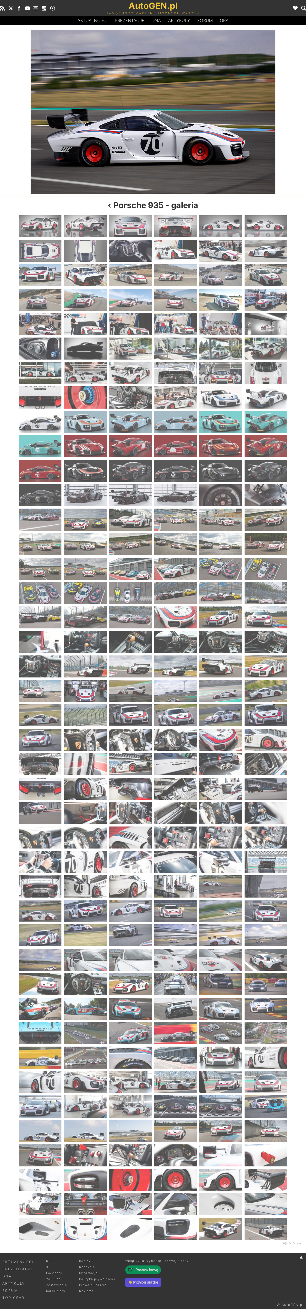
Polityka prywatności (97, 1279)
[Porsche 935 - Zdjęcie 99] (130, 617)
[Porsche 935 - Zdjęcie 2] (85, 226)
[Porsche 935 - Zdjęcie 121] (40, 715)
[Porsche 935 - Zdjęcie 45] (130, 397)
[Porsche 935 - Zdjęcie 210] (266, 1058)
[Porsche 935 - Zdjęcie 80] (85, 544)
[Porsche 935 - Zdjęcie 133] (40, 764)
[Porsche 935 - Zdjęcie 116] (85, 691)
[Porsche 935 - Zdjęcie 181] (40, 960)
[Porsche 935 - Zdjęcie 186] (266, 960)
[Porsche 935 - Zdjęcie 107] (220, 642)
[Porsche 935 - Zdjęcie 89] (220, 569)
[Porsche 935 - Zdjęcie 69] (130, 495)
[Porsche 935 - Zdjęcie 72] (266, 495)
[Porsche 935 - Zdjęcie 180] (266, 935)
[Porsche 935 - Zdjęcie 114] (266, 666)
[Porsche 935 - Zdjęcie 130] (175, 740)
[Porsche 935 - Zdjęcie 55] (40, 446)
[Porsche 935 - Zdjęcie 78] (266, 520)
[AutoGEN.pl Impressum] (52, 8)
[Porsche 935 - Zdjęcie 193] (40, 1009)
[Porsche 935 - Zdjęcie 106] (175, 642)
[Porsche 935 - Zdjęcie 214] (175, 1082)
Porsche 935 (138, 205)
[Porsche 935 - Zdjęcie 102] (266, 617)
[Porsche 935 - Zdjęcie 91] (40, 593)
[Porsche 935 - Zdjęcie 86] (85, 569)
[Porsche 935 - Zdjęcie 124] (175, 715)
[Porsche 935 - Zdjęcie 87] (130, 569)
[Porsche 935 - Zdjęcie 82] (175, 544)
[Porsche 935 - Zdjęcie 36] (266, 349)
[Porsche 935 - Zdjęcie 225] (130, 1131)
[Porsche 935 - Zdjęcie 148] (175, 813)
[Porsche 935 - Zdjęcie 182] (85, 960)
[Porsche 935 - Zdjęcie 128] (85, 740)
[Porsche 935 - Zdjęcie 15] (130, 275)
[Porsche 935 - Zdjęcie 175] (40, 935)
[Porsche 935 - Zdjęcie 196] (175, 1009)
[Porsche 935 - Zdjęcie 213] (130, 1082)
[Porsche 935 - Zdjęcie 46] (175, 397)
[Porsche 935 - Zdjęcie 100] (175, 617)
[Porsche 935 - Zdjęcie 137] (220, 764)
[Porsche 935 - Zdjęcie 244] (175, 1204)
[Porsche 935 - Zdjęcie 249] (130, 1229)
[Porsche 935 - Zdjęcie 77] (220, 520)
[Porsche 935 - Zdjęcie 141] (130, 789)
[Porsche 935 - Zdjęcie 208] (175, 1058)
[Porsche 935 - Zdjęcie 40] (175, 373)
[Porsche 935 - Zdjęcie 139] (40, 789)
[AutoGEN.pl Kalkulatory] (44, 8)
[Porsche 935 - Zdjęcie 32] (85, 349)
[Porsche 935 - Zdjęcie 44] (85, 397)
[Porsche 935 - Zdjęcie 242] (85, 1204)
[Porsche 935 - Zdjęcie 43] (40, 397)
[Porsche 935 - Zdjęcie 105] (130, 642)
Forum (205, 20)
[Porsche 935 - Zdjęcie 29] (220, 324)
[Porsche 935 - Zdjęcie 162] (266, 862)
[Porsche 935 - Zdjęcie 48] (266, 397)
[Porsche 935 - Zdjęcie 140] (85, 789)
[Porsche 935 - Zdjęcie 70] (175, 495)
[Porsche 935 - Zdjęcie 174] (266, 911)
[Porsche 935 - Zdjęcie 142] (175, 789)
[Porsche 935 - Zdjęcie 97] (40, 617)
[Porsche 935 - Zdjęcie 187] (40, 984)
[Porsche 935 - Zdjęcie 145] (40, 813)
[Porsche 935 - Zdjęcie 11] (220, 251)
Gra (224, 20)
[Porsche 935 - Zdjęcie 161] (220, 862)
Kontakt (85, 1261)
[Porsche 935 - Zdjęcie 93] (130, 593)
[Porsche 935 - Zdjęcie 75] (130, 520)
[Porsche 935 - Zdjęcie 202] (175, 1033)
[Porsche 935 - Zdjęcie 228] (266, 1131)
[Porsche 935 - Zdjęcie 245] (220, 1204)
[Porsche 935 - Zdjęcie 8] (85, 251)
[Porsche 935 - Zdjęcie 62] (85, 471)
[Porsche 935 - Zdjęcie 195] (130, 1009)
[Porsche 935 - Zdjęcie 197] (220, 1009)
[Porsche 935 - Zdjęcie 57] (130, 446)
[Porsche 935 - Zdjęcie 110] (85, 666)
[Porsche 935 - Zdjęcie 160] (175, 862)
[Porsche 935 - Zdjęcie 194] (85, 1009)
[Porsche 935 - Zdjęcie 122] (85, 715)
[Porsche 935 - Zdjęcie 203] (220, 1033)
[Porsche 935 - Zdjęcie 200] (85, 1033)
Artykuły (179, 20)
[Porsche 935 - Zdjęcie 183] (130, 960)
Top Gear (13, 1298)
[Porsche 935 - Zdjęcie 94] (175, 593)
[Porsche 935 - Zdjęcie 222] (266, 1106)
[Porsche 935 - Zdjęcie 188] (85, 984)
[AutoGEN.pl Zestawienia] (35, 8)
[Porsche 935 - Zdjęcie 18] (266, 275)
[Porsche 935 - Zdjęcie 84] (266, 544)
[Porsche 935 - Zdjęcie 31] (40, 349)
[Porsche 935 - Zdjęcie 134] (85, 764)
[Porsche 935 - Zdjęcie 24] (266, 300)
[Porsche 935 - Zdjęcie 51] (130, 422)
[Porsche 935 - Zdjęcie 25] (40, 324)
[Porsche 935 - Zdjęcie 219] (130, 1106)
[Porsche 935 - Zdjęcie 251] (220, 1229)
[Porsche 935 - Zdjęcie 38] (85, 373)
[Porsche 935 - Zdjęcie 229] (40, 1155)
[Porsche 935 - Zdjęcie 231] (130, 1155)
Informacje (88, 1273)
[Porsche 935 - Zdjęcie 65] (220, 471)
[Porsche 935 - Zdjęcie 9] (130, 251)
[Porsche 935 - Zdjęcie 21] (130, 300)
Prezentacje (129, 20)
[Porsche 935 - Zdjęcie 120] (266, 691)
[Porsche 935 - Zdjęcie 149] (220, 813)
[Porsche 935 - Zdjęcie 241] (40, 1204)
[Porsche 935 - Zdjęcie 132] (266, 740)
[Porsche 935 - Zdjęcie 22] (175, 300)
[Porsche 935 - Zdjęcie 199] (40, 1033)
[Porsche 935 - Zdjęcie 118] (175, 691)
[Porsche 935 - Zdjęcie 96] (266, 593)
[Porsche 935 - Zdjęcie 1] (40, 226)
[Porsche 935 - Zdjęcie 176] (85, 935)
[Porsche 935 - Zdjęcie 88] (175, 569)
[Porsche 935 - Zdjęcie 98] (85, 617)
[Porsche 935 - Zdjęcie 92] (85, 593)
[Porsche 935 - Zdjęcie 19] (40, 300)
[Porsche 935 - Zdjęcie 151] (40, 837)
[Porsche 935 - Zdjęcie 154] (175, 837)
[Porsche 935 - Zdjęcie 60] (266, 446)
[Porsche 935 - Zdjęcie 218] (85, 1106)
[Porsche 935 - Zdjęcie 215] (220, 1082)
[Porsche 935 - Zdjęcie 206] (85, 1058)
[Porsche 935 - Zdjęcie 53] (220, 422)
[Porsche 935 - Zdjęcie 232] (175, 1155)
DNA (7, 1276)
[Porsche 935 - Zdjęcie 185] (220, 960)
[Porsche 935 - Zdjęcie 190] (175, 984)
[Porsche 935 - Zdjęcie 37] (40, 373)
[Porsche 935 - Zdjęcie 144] (266, 789)
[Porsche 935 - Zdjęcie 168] (77, 112)
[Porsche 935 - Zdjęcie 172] (175, 911)
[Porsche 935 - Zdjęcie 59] (220, 446)
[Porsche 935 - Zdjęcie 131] (220, 740)
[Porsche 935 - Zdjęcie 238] (175, 1180)
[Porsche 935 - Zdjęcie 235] (40, 1180)
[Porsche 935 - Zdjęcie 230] (85, 1155)
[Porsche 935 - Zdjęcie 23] (220, 300)
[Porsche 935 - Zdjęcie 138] (266, 764)
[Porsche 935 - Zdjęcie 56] (85, 446)
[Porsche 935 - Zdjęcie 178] (175, 935)
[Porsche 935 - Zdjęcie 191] (220, 984)
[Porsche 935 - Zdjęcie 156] (266, 837)
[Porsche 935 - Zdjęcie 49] (40, 422)
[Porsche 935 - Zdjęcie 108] (266, 642)
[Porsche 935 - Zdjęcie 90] (266, 569)
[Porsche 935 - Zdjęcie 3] (130, 226)
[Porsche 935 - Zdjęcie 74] (85, 520)
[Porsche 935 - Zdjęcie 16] (175, 275)
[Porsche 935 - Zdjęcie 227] (220, 1131)
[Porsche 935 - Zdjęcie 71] (220, 495)
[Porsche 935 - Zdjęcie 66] (266, 471)
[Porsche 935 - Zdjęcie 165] (130, 886)
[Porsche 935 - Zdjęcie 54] (266, 422)
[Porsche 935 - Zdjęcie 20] (85, 300)
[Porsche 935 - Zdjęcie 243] (130, 1204)
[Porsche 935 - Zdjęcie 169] (40, 911)
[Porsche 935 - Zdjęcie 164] (85, 886)
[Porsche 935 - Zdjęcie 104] (85, 642)
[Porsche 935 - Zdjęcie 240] (266, 1180)
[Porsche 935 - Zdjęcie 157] (40, 862)
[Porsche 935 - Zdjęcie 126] (266, 715)
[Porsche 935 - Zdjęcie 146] (85, 813)
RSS (49, 1261)
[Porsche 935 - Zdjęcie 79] (40, 544)
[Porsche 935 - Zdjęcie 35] (220, 349)
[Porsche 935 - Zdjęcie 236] (85, 1180)
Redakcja (87, 1267)
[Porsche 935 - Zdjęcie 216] (266, 1082)
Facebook (54, 1273)
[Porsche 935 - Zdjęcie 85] (40, 569)
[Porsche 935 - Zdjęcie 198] (266, 1009)
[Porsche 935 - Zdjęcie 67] (40, 495)
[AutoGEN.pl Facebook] (19, 8)
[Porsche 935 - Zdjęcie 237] (130, 1180)
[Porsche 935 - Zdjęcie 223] (40, 1131)
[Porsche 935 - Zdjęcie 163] (40, 886)
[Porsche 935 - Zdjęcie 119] (220, 691)
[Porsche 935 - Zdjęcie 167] (220, 886)
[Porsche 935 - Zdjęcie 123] (130, 715)
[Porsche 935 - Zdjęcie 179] (220, 935)
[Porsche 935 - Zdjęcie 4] (175, 226)
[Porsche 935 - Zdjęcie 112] (175, 666)
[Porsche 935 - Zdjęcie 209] (220, 1058)
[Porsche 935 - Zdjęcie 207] (130, 1058)
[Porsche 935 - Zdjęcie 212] (85, 1082)
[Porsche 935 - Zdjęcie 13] (40, 275)
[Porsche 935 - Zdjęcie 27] (130, 324)
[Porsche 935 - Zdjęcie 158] (85, 862)
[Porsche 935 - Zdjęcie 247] (40, 1229)
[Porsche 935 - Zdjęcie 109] (40, 666)
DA (156, 20)
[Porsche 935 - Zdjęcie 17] (220, 275)
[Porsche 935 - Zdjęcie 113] (220, 666)
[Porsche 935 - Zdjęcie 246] (266, 1204)
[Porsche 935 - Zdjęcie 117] (130, 691)
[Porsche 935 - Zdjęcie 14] (85, 275)
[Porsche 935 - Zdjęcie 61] (40, 471)
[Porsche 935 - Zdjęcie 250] (175, 1229)
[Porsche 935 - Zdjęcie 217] (40, 1106)
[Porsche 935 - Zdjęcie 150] (266, 813)
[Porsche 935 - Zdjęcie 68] (85, 495)
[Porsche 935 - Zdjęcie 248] (85, 1229)
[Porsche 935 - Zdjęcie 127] (40, 740)
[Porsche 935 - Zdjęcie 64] (175, 471)
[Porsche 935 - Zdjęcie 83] (220, 544)
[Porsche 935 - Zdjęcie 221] (220, 1106)
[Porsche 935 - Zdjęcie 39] (130, 373)
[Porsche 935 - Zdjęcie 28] (175, 324)
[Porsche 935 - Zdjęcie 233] (220, 1155)
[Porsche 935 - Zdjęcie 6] (266, 226)
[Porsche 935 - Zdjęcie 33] (130, 349)
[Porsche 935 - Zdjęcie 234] (266, 1155)
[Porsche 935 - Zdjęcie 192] (266, 984)
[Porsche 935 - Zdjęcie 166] (175, 886)
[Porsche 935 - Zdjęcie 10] (175, 251)
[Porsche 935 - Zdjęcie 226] (175, 1131)
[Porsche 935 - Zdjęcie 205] (40, 1058)
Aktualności (92, 20)
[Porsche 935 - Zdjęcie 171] (130, 911)
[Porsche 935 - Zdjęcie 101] (220, 617)
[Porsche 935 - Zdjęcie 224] (85, 1131)
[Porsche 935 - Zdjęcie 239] (220, 1180)
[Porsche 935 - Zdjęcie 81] (130, 544)
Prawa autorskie (93, 1285)
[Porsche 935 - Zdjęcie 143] (220, 789)
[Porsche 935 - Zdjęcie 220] (175, 1106)
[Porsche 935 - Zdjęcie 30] (266, 324)
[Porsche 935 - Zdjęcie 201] (130, 1033)
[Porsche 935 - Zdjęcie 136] (175, 764)
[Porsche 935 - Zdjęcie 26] (85, 324)
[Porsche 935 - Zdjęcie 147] (130, 813)
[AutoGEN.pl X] (10, 8)
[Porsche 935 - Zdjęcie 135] (130, 764)
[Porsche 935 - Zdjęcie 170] (228, 112)
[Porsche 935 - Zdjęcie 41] (220, 373)
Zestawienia (56, 1285)
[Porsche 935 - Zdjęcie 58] (175, 446)
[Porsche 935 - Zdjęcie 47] (220, 397)
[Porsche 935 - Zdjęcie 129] (130, 740)
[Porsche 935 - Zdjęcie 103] (40, 642)
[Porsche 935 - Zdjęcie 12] (266, 251)
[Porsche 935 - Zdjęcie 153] (130, 837)
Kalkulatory (56, 1291)
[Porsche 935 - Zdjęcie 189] (130, 984)
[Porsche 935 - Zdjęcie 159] (130, 862)
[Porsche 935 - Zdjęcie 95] (220, 593)
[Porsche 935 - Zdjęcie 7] (40, 251)
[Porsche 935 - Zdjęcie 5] (220, 226)
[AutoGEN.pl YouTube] (27, 8)
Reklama (86, 1291)
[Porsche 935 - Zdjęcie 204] (266, 1033)
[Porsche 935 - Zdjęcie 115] (40, 691)
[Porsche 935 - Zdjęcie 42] (266, 373)
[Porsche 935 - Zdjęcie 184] (175, 960)
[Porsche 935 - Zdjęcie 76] (175, 520)
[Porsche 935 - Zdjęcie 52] (175, 422)
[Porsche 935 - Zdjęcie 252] (266, 1229)
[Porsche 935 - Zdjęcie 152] (85, 837)
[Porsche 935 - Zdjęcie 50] (85, 422)
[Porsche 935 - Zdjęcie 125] (220, 715)
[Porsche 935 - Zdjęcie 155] (220, 837)
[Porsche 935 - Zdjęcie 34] (175, 349)
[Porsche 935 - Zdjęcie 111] (130, 666)
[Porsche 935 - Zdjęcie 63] (130, 471)
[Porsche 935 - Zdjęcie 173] (220, 911)
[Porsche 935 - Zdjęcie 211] (40, 1082)
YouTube (53, 1279)
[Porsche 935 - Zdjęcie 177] (130, 935)
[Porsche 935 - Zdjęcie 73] (40, 520)
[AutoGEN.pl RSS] (2, 8)
